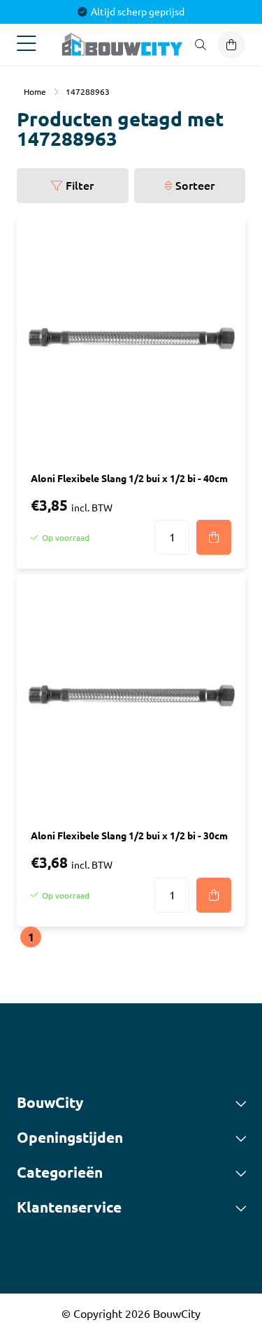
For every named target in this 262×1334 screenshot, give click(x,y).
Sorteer (194, 185)
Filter (80, 185)
